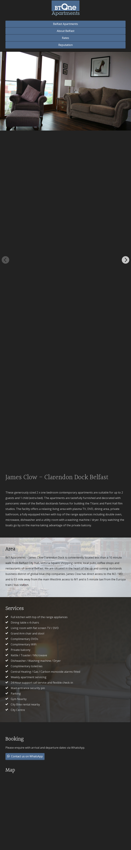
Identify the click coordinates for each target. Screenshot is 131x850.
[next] (125, 260)
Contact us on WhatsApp (26, 756)
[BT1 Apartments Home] (66, 9)
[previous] (5, 260)
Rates (65, 38)
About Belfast (65, 31)
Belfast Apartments (65, 24)
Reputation (65, 45)
